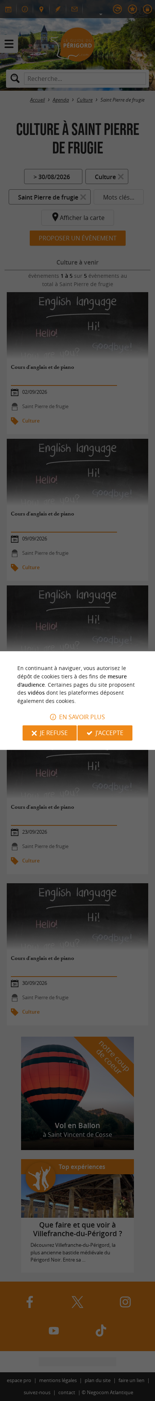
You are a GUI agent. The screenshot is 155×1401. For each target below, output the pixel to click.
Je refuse (54, 733)
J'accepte (109, 733)
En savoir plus (82, 717)
